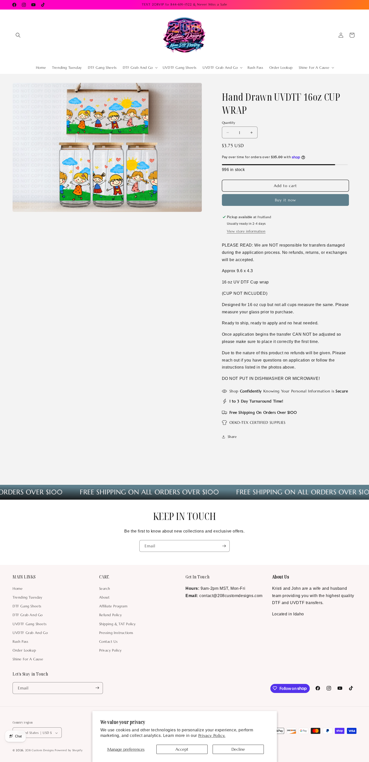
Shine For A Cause (28, 659)
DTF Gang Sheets (27, 606)
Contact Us (108, 641)
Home (18, 588)
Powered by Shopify (69, 750)
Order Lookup (24, 650)
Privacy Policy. (211, 735)
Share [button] (232, 437)
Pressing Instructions (116, 632)
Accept (181, 749)
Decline (238, 749)
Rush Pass (20, 641)
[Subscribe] (223, 546)
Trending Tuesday (27, 597)
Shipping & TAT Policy (117, 623)
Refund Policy (110, 615)
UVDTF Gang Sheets (29, 623)
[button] (18, 35)
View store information (246, 231)
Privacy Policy (110, 650)
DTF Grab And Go (28, 615)
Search (104, 588)
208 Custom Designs (39, 750)
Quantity (228, 123)
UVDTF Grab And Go (30, 632)
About (104, 597)
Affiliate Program (113, 606)
